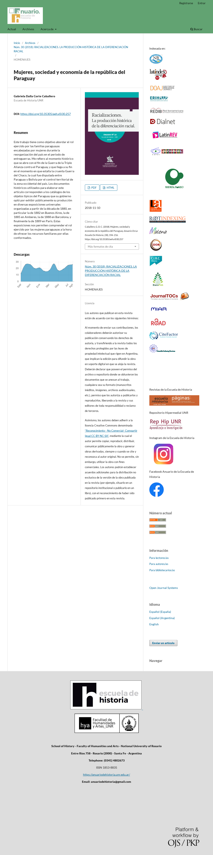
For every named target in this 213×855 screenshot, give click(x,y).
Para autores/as (158, 564)
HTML (110, 187)
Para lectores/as (159, 558)
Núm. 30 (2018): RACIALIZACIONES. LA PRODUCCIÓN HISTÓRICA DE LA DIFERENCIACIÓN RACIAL (71, 49)
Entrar (202, 3)
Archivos (28, 29)
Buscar (198, 29)
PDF (94, 187)
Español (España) (160, 611)
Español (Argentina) (162, 618)
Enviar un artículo (163, 643)
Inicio (17, 43)
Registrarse (186, 3)
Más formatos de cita (100, 246)
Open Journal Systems (163, 588)
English (154, 624)
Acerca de (47, 29)
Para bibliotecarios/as (162, 570)
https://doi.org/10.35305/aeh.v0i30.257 (45, 114)
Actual (11, 29)
